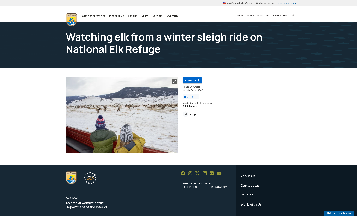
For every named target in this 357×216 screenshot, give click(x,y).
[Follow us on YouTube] (220, 173)
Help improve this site (339, 213)
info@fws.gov (219, 187)
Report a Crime (280, 15)
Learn (145, 15)
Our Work (172, 15)
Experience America (93, 15)
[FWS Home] (71, 20)
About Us (247, 176)
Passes (239, 15)
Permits (250, 15)
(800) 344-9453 (190, 187)
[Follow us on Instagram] (191, 173)
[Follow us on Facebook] (184, 173)
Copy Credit (192, 97)
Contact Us (249, 185)
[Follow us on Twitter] (198, 173)
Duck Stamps (263, 15)
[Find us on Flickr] (212, 173)
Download (191, 80)
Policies (246, 195)
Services (157, 15)
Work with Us (251, 204)
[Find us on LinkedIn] (205, 173)
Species (133, 15)
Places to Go (116, 15)
